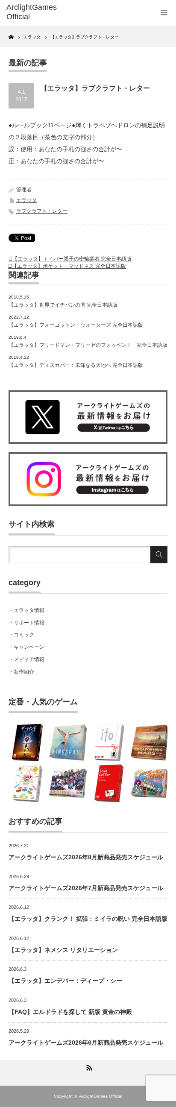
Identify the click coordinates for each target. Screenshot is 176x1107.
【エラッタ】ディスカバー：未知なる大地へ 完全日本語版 (76, 365)
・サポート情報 (26, 623)
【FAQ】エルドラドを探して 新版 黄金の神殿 (70, 1011)
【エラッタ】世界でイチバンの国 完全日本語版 (63, 305)
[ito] (109, 742)
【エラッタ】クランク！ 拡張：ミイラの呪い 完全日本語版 (88, 918)
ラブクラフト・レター (41, 211)
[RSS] (88, 1066)
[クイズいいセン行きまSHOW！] (149, 783)
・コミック (21, 635)
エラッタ (26, 200)
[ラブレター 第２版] (109, 783)
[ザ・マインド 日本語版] (27, 742)
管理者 (24, 190)
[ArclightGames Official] (41, 12)
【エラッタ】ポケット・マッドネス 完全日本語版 (69, 266)
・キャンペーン (26, 647)
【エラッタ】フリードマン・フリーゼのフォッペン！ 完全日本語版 (88, 345)
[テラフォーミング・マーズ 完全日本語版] (149, 742)
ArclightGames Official (100, 1096)
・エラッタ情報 (26, 610)
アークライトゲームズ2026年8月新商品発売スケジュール (86, 857)
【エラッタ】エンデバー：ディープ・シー (65, 980)
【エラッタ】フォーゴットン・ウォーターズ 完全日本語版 (76, 325)
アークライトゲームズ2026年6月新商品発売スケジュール (86, 1042)
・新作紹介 (21, 672)
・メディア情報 (26, 659)
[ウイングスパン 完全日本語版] (68, 742)
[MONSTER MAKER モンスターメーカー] (68, 783)
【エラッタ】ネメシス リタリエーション (63, 949)
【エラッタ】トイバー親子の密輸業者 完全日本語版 (72, 259)
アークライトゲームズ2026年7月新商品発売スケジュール (86, 887)
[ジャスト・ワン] (27, 783)
